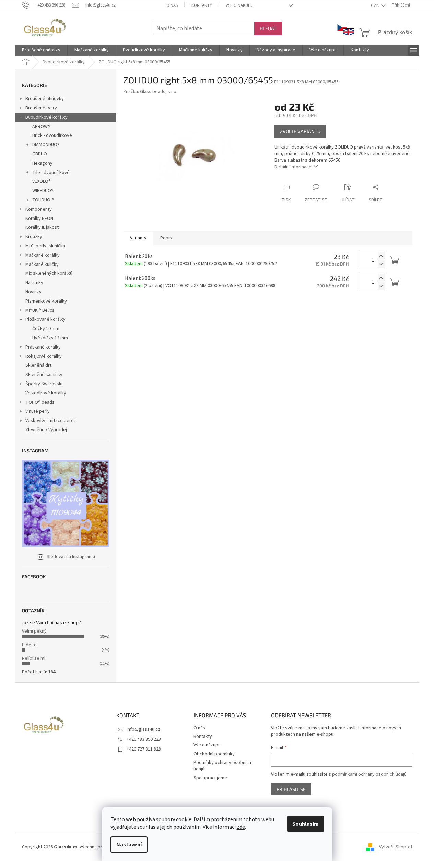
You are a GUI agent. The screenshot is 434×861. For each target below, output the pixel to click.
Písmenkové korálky (46, 301)
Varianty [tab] (138, 238)
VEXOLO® (41, 181)
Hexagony (42, 163)
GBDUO (39, 154)
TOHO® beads (40, 402)
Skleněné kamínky (43, 374)
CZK (375, 5)
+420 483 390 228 (144, 739)
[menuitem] (41, 50)
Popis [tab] (166, 238)
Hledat (268, 28)
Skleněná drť (38, 365)
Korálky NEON (39, 218)
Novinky (33, 291)
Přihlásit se (291, 789)
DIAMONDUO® (46, 144)
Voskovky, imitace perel (50, 420)
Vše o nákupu (240, 5)
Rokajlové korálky (43, 356)
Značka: (150, 91)
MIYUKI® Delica (40, 310)
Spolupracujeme (210, 778)
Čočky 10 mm (45, 328)
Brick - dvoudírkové (52, 135)
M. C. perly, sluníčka (45, 246)
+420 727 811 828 (144, 749)
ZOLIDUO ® (43, 200)
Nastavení (129, 844)
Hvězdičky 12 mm (50, 337)
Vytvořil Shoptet (395, 847)
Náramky (34, 282)
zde (241, 827)
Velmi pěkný (34, 631)
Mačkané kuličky (42, 264)
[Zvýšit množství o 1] (381, 256)
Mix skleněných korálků (48, 273)
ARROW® (41, 126)
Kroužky (33, 236)
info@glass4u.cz (143, 729)
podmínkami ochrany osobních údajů (369, 774)
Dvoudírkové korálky (46, 117)
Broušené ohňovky (44, 98)
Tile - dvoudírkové (51, 172)
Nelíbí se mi (33, 658)
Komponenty (38, 209)
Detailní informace (293, 167)
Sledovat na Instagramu (71, 556)
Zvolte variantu (300, 131)
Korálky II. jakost (42, 227)
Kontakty (201, 5)
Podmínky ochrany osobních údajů (222, 765)
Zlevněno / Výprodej (46, 429)
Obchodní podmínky (214, 754)
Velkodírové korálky (45, 393)
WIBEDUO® (43, 190)
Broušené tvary (41, 108)
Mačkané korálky (42, 255)
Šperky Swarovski (43, 383)
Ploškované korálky (45, 319)
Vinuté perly (37, 411)
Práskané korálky (43, 347)
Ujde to (29, 644)
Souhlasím (305, 824)
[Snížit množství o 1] (381, 264)
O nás (172, 5)
